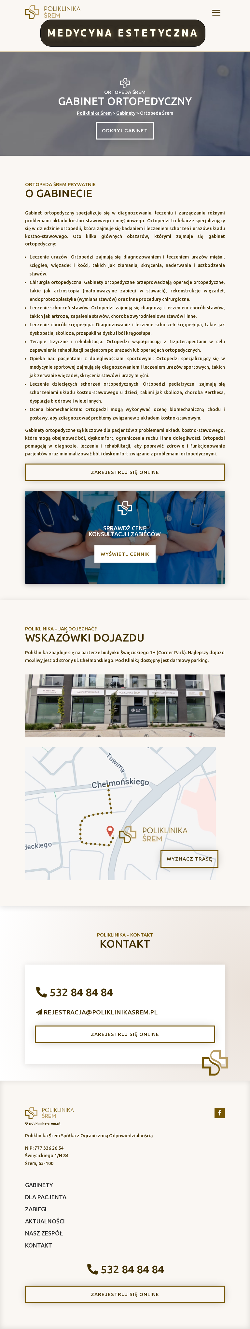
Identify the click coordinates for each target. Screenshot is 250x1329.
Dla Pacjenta (45, 1197)
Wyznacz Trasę (189, 859)
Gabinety (125, 113)
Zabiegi (36, 1209)
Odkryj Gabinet (125, 130)
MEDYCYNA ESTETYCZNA (123, 33)
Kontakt (38, 1245)
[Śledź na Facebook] (220, 1113)
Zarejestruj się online (125, 472)
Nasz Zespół (44, 1233)
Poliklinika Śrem (94, 113)
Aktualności (45, 1221)
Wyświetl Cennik (125, 554)
